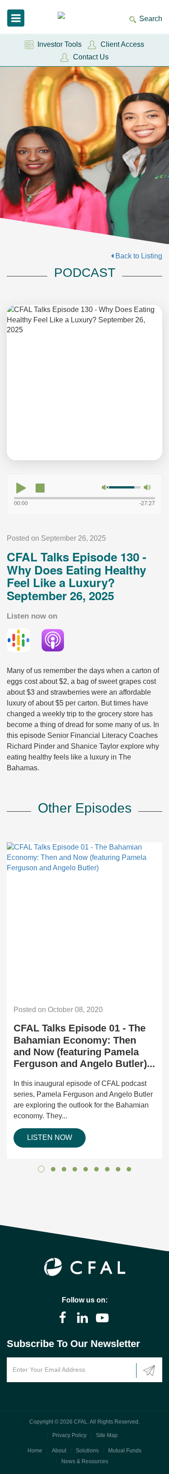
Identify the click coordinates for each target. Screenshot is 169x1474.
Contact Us (91, 57)
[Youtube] (102, 1318)
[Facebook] (63, 1318)
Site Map (107, 1435)
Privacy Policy (69, 1435)
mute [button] (105, 487)
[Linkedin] (82, 1318)
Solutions (87, 1450)
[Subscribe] (149, 1370)
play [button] (21, 488)
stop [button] (40, 488)
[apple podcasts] (52, 640)
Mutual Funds (125, 1450)
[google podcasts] (18, 640)
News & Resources (84, 1461)
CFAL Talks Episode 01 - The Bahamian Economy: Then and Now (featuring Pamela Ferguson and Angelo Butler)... (84, 1045)
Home (34, 1450)
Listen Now (49, 1137)
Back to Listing (138, 256)
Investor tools (59, 44)
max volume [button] (147, 487)
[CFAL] (70, 16)
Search (150, 19)
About (59, 1450)
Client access (122, 44)
